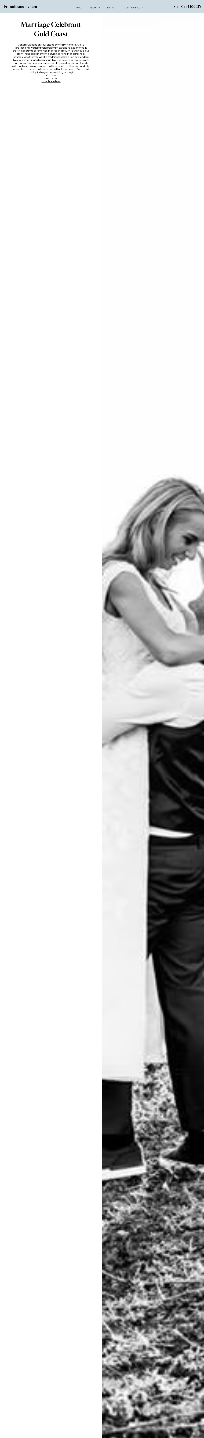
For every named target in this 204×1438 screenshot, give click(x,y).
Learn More (51, 78)
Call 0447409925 (187, 7)
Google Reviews (51, 81)
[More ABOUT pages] (99, 8)
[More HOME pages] (82, 8)
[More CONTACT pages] (117, 8)
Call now (51, 75)
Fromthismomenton (20, 7)
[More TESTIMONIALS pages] (141, 8)
